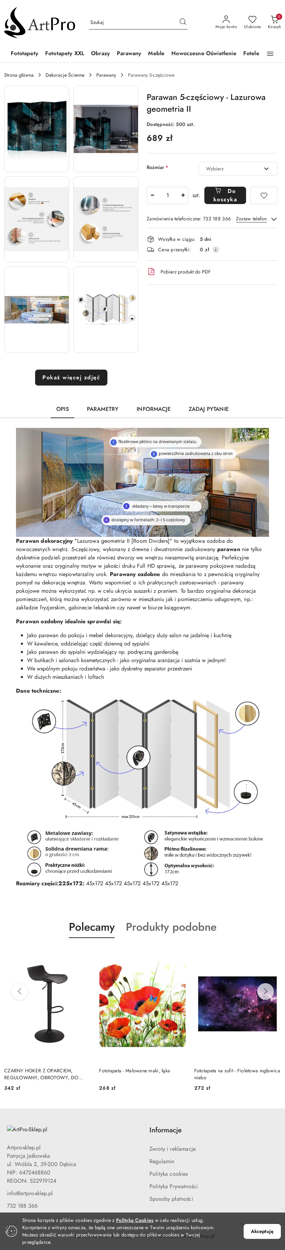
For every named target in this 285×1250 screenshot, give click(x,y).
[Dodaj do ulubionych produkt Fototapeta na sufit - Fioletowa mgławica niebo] (178, 954)
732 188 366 (22, 1206)
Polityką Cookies (134, 1220)
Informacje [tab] (154, 409)
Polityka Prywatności (173, 1186)
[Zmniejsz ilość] (152, 195)
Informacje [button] (165, 1130)
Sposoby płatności (171, 1199)
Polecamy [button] (92, 927)
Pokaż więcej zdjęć (71, 377)
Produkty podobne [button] (171, 927)
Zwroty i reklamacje (172, 1149)
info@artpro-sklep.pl (30, 1193)
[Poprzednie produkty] (19, 991)
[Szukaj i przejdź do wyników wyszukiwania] (183, 22)
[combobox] (238, 169)
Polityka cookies (168, 1174)
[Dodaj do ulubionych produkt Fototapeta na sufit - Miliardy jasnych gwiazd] (273, 954)
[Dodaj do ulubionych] (263, 195)
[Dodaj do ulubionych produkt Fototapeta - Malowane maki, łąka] (83, 954)
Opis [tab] (62, 409)
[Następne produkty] (265, 991)
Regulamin (161, 1161)
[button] (270, 53)
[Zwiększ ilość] (183, 195)
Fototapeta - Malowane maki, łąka (39, 1070)
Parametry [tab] (103, 409)
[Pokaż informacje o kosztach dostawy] (216, 249)
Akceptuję (262, 1231)
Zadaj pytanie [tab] (209, 409)
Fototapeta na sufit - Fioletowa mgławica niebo (142, 1074)
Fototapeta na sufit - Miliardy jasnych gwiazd (233, 1074)
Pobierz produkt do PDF (186, 271)
